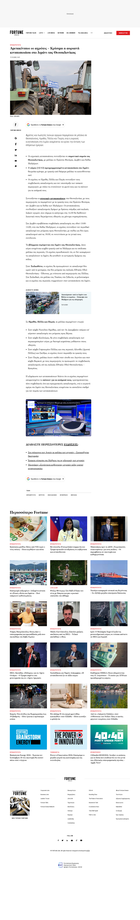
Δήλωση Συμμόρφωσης (123, 798)
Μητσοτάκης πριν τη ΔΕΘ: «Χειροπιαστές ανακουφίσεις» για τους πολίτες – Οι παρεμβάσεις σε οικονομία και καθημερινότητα (107, 551)
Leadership (71, 819)
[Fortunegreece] (16, 35)
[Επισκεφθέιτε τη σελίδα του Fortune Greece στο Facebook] (58, 840)
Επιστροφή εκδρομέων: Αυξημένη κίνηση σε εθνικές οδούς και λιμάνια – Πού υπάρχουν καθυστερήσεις (27, 593)
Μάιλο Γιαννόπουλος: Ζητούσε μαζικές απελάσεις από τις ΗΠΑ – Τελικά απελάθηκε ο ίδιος (66, 634)
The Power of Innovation (96, 798)
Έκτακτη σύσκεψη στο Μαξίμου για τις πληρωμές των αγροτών (56, 460)
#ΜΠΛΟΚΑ (74, 495)
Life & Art (70, 798)
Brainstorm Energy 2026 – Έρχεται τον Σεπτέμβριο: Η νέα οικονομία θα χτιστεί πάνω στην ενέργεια (26, 757)
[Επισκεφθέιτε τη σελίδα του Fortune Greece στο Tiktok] (76, 840)
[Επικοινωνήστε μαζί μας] (81, 840)
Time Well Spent (93, 811)
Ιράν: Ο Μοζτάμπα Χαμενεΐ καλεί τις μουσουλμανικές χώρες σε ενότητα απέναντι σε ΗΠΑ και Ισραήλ (108, 634)
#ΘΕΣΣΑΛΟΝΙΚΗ (52, 495)
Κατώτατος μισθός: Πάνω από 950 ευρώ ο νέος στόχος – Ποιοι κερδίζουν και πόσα (27, 548)
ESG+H (91, 790)
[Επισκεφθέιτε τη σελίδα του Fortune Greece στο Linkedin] (67, 840)
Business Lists (45, 794)
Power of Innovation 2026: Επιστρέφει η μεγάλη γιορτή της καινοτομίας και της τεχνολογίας (67, 757)
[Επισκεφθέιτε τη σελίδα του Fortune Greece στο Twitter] (62, 840)
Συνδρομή (119, 811)
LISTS (41, 33)
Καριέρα (70, 815)
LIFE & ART (54, 588)
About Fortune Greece (122, 790)
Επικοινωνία (119, 802)
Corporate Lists (45, 790)
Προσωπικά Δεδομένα (122, 819)
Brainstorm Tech (93, 802)
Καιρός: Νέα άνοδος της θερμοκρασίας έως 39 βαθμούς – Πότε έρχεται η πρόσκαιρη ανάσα (28, 716)
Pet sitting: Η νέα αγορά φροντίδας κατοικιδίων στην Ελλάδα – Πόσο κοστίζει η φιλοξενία (68, 716)
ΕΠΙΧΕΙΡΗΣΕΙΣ (95, 752)
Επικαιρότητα (72, 790)
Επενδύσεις (71, 806)
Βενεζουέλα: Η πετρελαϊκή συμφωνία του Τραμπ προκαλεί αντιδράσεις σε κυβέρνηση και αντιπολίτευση (68, 549)
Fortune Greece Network (47, 806)
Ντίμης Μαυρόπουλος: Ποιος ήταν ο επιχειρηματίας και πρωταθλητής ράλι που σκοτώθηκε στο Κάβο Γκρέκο (27, 634)
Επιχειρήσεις (71, 794)
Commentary (71, 823)
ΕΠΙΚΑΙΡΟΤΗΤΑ (15, 45)
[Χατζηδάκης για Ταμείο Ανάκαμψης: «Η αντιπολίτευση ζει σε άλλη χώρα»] (68, 654)
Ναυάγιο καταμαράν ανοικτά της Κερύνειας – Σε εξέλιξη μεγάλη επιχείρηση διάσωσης (108, 591)
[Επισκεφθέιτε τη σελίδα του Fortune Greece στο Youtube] (72, 841)
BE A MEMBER (71, 33)
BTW (88, 851)
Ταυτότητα (119, 794)
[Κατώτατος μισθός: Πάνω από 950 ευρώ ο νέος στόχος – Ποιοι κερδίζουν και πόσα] (28, 528)
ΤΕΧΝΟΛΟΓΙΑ (54, 752)
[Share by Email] (16, 161)
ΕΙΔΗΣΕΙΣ (71, 444)
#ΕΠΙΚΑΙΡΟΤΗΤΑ (31, 495)
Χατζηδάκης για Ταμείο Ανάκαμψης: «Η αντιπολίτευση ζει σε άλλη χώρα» (67, 674)
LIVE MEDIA (51, 33)
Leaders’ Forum (45, 798)
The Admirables (83, 33)
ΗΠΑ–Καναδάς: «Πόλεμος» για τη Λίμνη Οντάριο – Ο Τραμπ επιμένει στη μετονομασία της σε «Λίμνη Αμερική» (27, 675)
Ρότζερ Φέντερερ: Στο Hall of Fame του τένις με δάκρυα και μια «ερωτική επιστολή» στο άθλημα (66, 593)
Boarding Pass (93, 794)
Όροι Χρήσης (120, 815)
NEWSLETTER (123, 33)
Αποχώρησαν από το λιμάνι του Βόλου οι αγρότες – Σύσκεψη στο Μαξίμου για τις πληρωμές (74, 297)
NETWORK (61, 33)
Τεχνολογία (71, 802)
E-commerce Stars (94, 806)
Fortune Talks (44, 802)
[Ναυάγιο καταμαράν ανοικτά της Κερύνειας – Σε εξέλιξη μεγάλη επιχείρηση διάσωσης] (109, 572)
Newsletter (119, 806)
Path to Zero (92, 815)
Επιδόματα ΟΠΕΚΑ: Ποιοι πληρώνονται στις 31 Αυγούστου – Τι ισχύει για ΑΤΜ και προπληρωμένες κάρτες (108, 675)
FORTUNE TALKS (31, 33)
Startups (70, 811)
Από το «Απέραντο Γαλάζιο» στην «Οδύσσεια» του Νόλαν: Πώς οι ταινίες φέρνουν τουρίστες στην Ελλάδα (106, 716)
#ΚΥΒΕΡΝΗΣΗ (64, 495)
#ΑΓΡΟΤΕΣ (42, 495)
